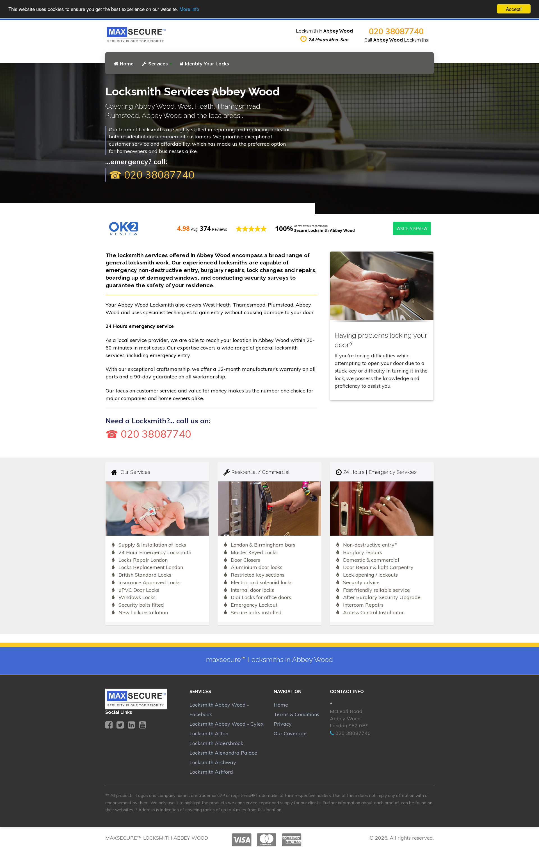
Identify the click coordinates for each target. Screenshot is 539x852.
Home (127, 64)
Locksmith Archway (212, 762)
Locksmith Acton (208, 733)
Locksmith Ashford (211, 772)
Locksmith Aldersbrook (216, 743)
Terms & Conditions (296, 714)
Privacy (283, 724)
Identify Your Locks (207, 64)
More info (189, 9)
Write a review (412, 228)
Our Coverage (290, 733)
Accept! (514, 8)
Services (158, 64)
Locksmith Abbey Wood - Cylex (226, 724)
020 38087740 (396, 31)
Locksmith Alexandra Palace (223, 753)
